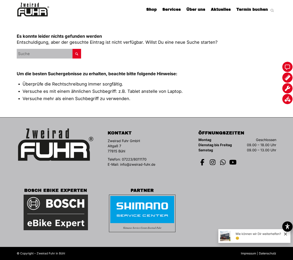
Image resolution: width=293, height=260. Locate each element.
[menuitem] (151, 9)
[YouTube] (233, 162)
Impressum (248, 253)
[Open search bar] (272, 9)
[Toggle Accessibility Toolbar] (287, 226)
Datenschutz (267, 253)
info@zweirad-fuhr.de (137, 164)
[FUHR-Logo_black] (33, 9)
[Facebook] (202, 162)
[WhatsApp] (223, 162)
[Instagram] (213, 162)
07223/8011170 (134, 159)
